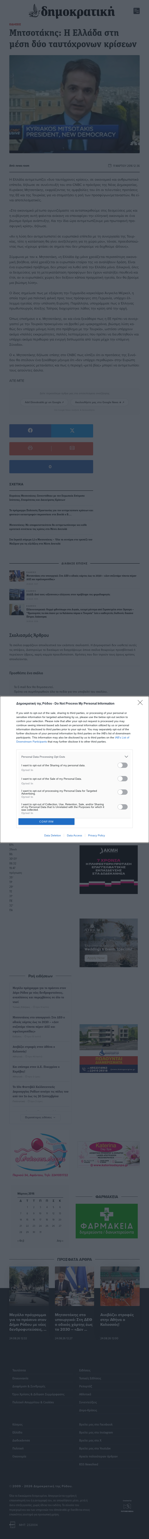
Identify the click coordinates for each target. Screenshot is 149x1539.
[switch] (123, 765)
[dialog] (74, 769)
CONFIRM (46, 821)
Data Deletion (52, 835)
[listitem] (74, 757)
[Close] (141, 703)
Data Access (74, 835)
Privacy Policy (96, 835)
